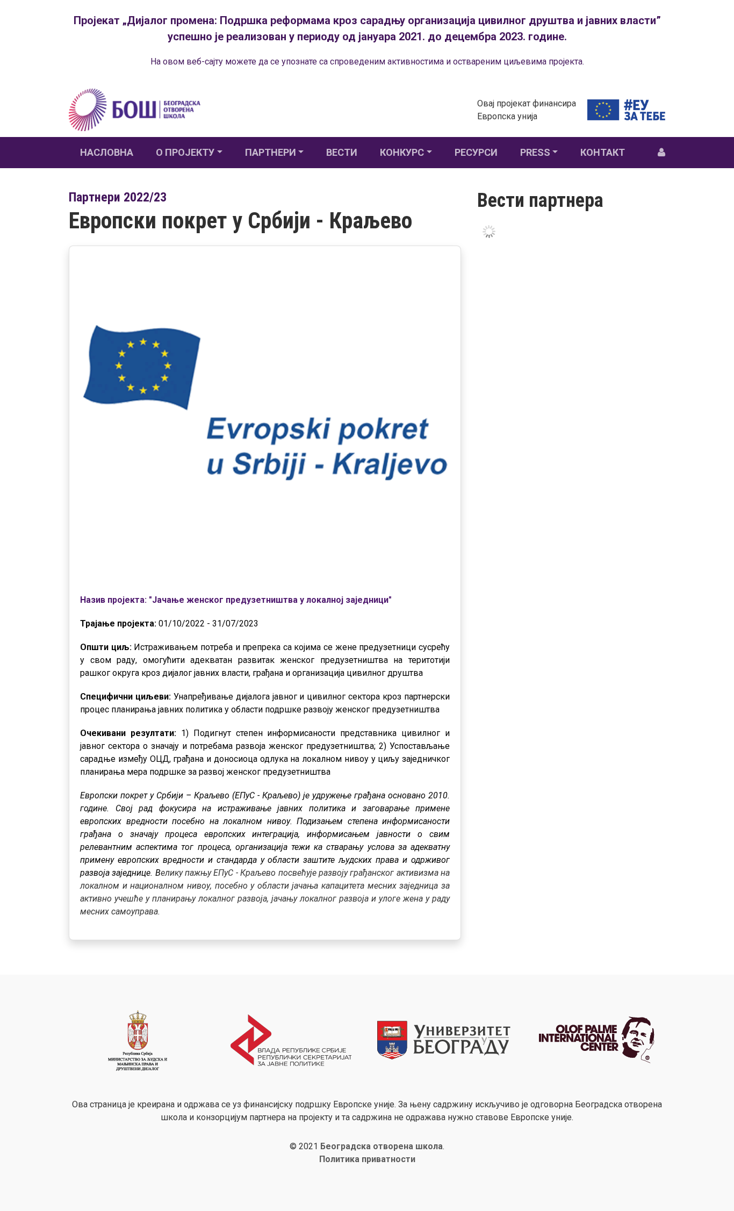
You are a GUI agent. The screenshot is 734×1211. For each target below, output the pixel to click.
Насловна (106, 152)
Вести (341, 152)
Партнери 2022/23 (118, 197)
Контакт (602, 152)
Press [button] (535, 152)
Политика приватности (367, 1159)
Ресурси (476, 152)
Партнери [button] (270, 152)
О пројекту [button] (185, 152)
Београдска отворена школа (381, 1146)
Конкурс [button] (402, 152)
